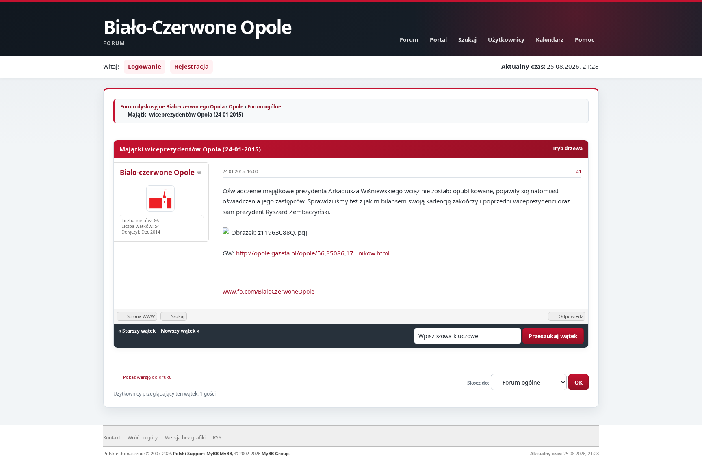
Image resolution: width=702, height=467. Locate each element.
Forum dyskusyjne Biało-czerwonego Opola (172, 106)
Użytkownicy (506, 39)
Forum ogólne (264, 106)
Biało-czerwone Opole (157, 172)
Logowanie (144, 66)
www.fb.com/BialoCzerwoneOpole (268, 291)
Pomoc (584, 39)
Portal (438, 39)
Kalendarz (549, 39)
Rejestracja (191, 66)
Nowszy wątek (178, 330)
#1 (578, 171)
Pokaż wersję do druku (147, 377)
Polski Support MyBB (196, 453)
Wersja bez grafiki (185, 437)
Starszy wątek (139, 330)
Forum (409, 39)
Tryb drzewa (567, 148)
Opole (236, 106)
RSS (217, 437)
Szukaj (467, 39)
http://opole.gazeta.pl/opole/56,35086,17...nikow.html (313, 253)
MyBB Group (275, 453)
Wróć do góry (143, 437)
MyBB (226, 453)
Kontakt (111, 437)
